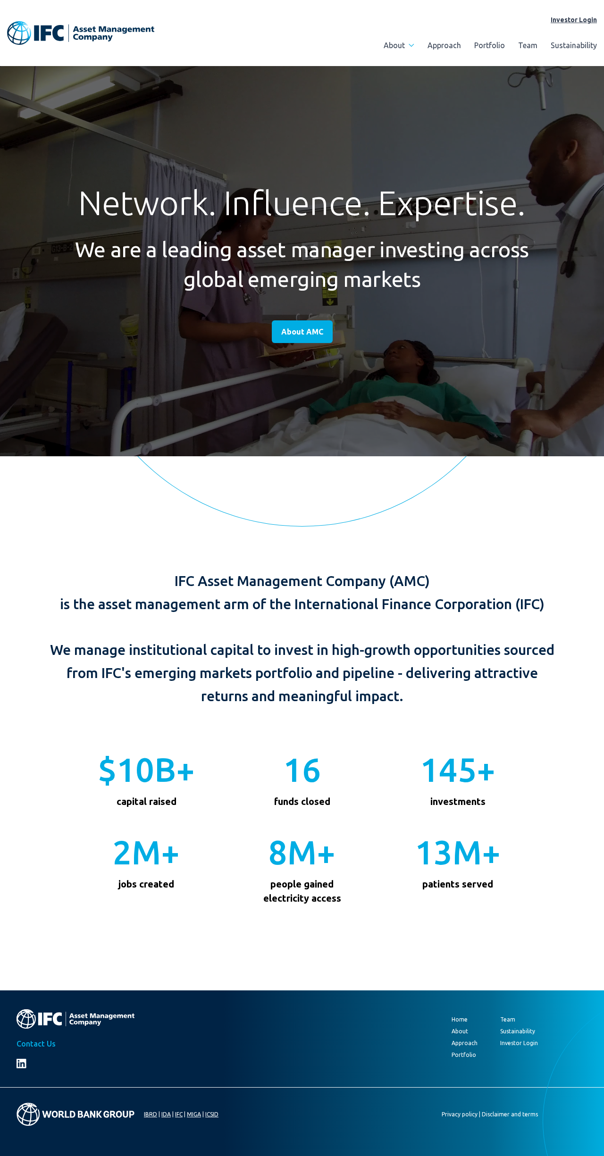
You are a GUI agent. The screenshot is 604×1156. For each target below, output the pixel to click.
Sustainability (574, 45)
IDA (166, 1114)
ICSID (211, 1114)
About (394, 45)
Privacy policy (460, 1114)
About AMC (302, 331)
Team (527, 45)
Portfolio (489, 45)
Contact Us (36, 1043)
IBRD (150, 1114)
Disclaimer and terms (510, 1114)
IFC (179, 1114)
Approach (444, 45)
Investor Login (574, 20)
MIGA (194, 1114)
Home (460, 1019)
